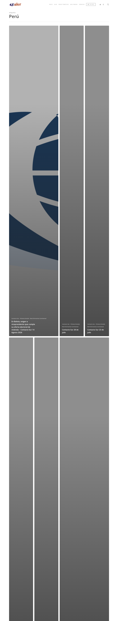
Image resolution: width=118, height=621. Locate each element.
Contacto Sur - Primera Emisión (20, 318)
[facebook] (103, 4)
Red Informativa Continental (38, 318)
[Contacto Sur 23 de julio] (97, 181)
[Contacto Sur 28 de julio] (72, 181)
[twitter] (100, 4)
